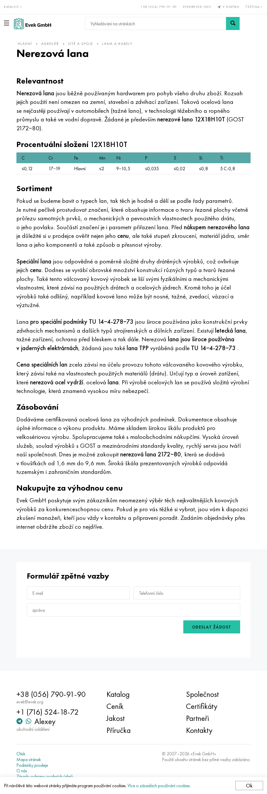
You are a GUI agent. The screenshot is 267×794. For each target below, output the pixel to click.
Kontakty (199, 730)
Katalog (118, 694)
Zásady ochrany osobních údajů (44, 776)
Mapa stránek (28, 759)
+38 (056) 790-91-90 (159, 7)
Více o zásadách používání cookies (159, 786)
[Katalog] (7, 23)
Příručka (118, 730)
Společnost (202, 694)
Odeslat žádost (211, 627)
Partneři (197, 718)
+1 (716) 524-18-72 (47, 712)
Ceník (115, 706)
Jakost (115, 718)
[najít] (233, 23)
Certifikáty (201, 706)
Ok (249, 785)
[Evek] (32, 23)
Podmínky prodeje (32, 765)
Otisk (20, 754)
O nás (21, 771)
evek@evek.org (197, 7)
